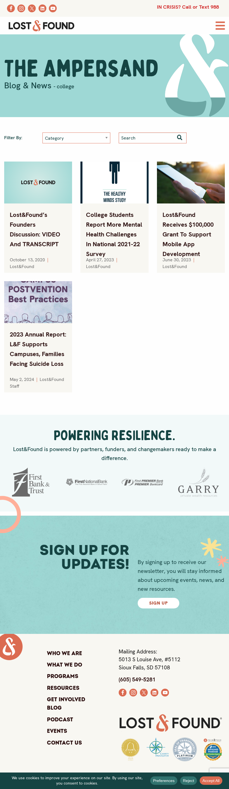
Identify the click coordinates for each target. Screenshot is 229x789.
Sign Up (158, 603)
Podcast (60, 719)
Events (57, 731)
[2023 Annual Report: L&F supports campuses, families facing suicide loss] (38, 302)
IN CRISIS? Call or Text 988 (188, 7)
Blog (54, 708)
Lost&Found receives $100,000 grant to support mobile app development (188, 234)
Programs (62, 676)
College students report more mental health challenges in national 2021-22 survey (114, 234)
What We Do (64, 665)
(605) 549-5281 (137, 679)
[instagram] (133, 692)
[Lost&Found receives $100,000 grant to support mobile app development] (191, 182)
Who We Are (64, 653)
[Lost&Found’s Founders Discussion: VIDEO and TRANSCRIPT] (38, 182)
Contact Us (64, 743)
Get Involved (66, 699)
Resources (63, 688)
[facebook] (123, 692)
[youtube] (165, 692)
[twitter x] (144, 692)
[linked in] (154, 692)
